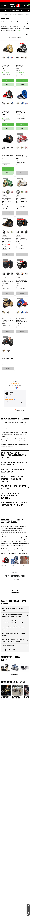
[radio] (8, 57)
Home (2, 14)
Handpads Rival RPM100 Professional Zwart (7, 241)
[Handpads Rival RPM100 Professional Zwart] (8, 223)
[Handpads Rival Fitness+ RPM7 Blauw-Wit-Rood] (22, 303)
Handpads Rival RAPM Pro (7, 359)
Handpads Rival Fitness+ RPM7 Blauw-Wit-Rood (21, 321)
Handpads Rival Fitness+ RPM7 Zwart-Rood (7, 113)
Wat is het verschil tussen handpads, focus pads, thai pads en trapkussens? (13, 640)
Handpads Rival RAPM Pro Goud (7, 320)
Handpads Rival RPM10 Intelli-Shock (7, 282)
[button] (5, 5)
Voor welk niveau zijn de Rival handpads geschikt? (13, 634)
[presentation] (3, 57)
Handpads (20, 14)
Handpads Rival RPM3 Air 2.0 (21, 240)
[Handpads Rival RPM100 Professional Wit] (22, 183)
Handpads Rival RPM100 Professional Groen (7, 201)
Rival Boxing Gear (12, 14)
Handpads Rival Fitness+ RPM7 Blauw (21, 112)
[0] (27, 5)
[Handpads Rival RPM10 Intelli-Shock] (8, 265)
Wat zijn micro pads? (8, 646)
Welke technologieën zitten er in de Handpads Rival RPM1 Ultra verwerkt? (12, 615)
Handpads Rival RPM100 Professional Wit (21, 201)
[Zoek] (25, 5)
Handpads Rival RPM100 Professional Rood (21, 157)
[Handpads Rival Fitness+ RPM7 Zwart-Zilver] (22, 48)
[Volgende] (27, 561)
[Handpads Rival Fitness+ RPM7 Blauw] (22, 94)
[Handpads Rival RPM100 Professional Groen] (8, 183)
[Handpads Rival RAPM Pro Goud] (8, 303)
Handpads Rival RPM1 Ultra (21, 282)
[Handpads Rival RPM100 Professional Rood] (22, 138)
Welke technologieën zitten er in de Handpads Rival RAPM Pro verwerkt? (12, 622)
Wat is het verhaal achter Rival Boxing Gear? (12, 609)
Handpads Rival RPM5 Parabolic (7, 156)
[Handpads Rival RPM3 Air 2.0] (22, 223)
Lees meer (19, 30)
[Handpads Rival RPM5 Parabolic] (8, 138)
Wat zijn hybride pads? (8, 650)
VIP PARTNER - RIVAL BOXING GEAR (15, 1)
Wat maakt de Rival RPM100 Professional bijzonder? (13, 628)
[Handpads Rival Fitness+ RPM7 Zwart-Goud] (8, 48)
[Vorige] (2, 561)
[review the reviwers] (6, 397)
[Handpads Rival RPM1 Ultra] (22, 265)
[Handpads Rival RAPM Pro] (8, 341)
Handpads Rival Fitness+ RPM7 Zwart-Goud (7, 67)
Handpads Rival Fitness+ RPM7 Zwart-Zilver (21, 67)
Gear (6, 14)
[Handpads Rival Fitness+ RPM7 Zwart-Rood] (8, 94)
